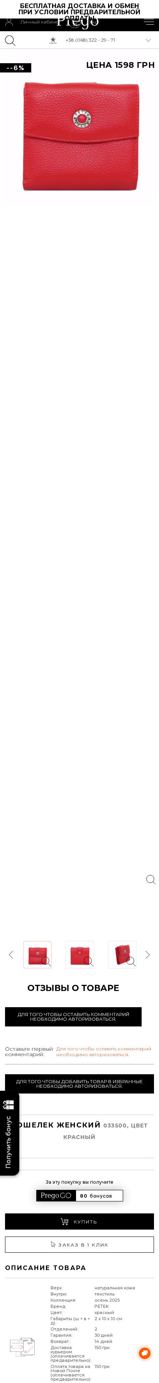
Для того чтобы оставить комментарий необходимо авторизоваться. (73, 1016)
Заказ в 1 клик (84, 1245)
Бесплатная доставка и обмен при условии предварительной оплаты (80, 12)
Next (147, 955)
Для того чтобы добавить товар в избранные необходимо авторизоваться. (79, 1083)
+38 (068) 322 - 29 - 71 (90, 40)
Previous (11, 955)
